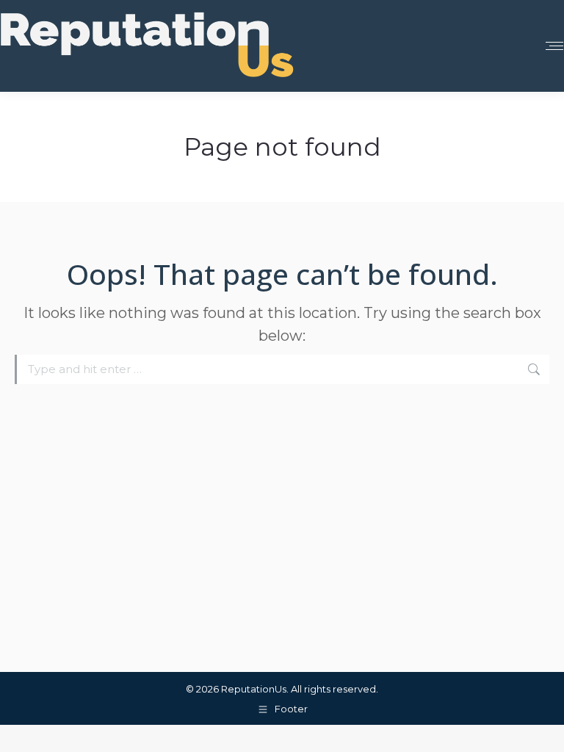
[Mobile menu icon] (554, 46)
